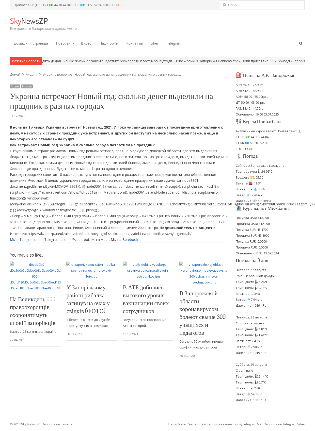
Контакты (134, 43)
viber (154, 43)
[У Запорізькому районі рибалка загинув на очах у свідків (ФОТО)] (91, 264)
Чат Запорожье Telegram (277, 424)
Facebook (130, 239)
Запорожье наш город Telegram (231, 424)
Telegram (173, 43)
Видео (86, 43)
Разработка (196, 424)
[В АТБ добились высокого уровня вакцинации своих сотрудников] (148, 264)
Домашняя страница (31, 43)
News (29, 20)
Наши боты (108, 43)
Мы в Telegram (22, 239)
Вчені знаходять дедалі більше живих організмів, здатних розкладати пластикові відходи (82, 61)
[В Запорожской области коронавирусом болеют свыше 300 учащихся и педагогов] (204, 264)
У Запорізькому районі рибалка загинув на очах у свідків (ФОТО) (88, 299)
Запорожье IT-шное (57, 424)
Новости (63, 43)
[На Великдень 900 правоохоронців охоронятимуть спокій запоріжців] (35, 264)
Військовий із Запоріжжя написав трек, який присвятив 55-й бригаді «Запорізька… (229, 61)
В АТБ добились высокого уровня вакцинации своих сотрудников (146, 299)
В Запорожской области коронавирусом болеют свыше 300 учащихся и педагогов (202, 312)
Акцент (15, 86)
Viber (105, 239)
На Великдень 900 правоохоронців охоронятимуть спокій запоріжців (32, 310)
